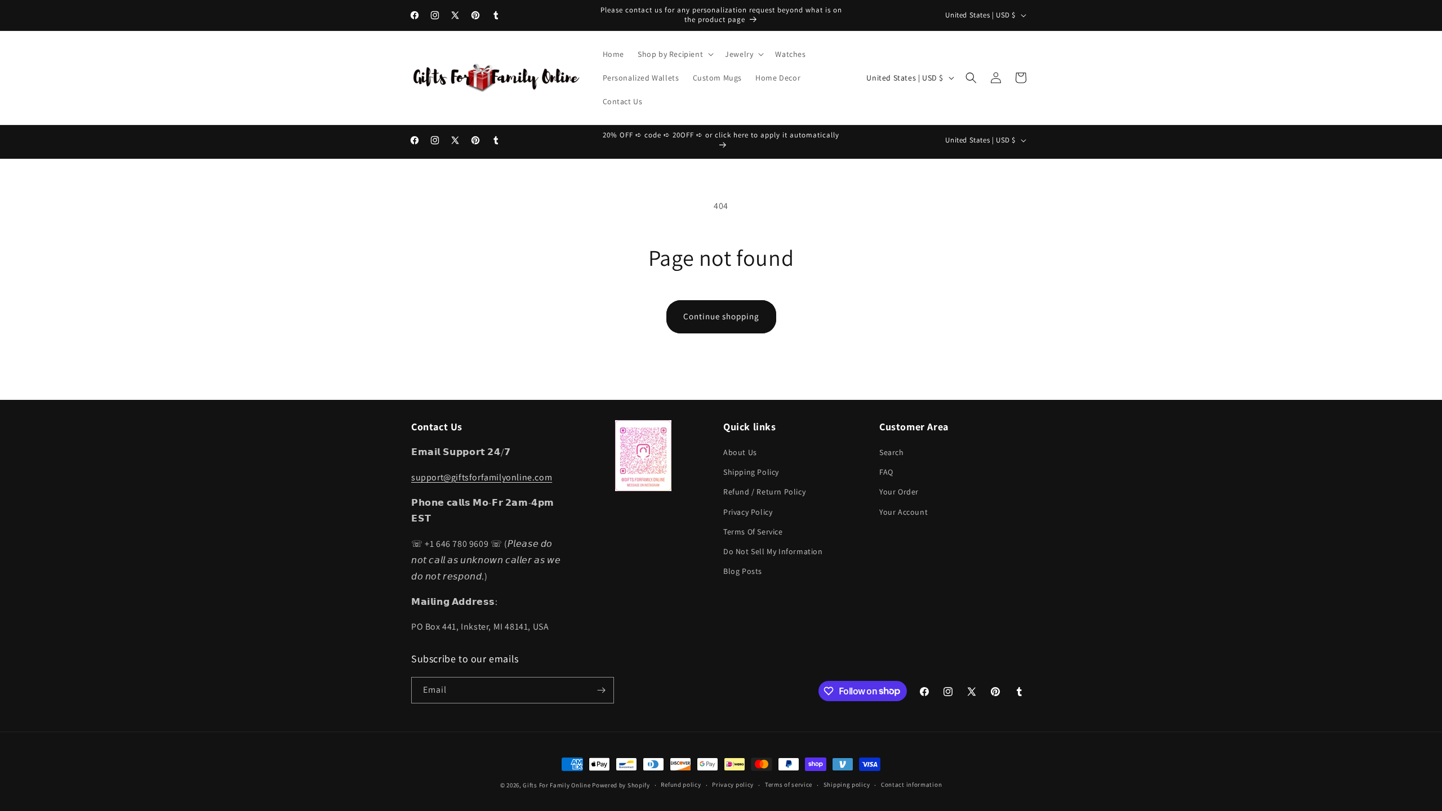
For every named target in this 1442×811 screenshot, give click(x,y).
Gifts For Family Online (556, 785)
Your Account (903, 512)
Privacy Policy (747, 512)
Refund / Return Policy (764, 492)
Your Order (899, 492)
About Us (740, 452)
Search (891, 452)
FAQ (886, 472)
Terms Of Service (753, 532)
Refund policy (681, 784)
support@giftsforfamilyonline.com (481, 477)
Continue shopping (721, 316)
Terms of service (788, 784)
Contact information (911, 784)
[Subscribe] (601, 690)
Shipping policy (847, 784)
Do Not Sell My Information (773, 551)
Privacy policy (733, 784)
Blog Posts (742, 571)
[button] (674, 54)
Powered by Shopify (621, 785)
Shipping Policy (751, 472)
